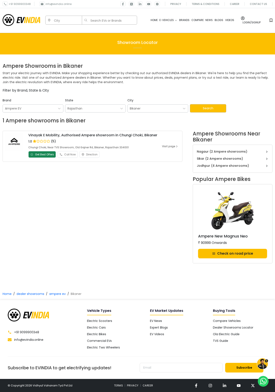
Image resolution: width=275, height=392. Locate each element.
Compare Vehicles (227, 321)
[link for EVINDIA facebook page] (122, 4)
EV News (156, 321)
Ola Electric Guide (226, 334)
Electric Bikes (96, 334)
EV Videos (157, 334)
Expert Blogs (159, 327)
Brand (7, 100)
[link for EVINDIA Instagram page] (155, 4)
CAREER (148, 385)
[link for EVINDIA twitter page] (129, 4)
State (69, 100)
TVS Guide (220, 341)
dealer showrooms (30, 294)
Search (208, 108)
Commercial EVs (99, 341)
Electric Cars (96, 327)
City (130, 100)
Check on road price (235, 253)
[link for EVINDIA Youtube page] (147, 4)
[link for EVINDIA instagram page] (210, 385)
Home (7, 294)
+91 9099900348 (20, 4)
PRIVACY (133, 385)
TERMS (118, 385)
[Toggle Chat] (262, 365)
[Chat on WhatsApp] (263, 381)
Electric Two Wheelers (103, 347)
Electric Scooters (99, 321)
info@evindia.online (59, 4)
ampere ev (57, 294)
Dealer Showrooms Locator (233, 327)
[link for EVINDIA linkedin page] (138, 4)
